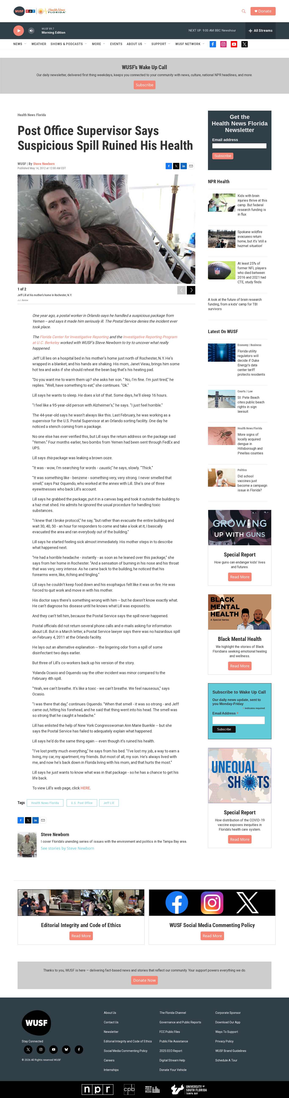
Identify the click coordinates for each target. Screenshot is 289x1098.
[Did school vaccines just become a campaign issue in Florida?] (221, 478)
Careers (109, 1060)
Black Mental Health (239, 639)
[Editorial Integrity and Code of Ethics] (81, 902)
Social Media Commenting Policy (125, 1051)
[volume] (31, 31)
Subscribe (144, 84)
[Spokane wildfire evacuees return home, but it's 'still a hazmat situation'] (221, 239)
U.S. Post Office (82, 803)
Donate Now (144, 980)
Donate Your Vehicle (173, 1070)
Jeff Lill (109, 803)
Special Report (240, 554)
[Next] (191, 290)
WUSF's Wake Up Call (144, 67)
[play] (18, 30)
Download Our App (227, 1022)
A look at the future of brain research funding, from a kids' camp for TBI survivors (235, 304)
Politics (242, 470)
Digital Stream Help (172, 1060)
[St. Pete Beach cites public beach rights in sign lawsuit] (221, 399)
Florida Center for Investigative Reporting (74, 337)
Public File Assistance (174, 1041)
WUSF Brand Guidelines (230, 1051)
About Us (110, 1012)
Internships (111, 1070)
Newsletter (111, 1031)
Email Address (225, 713)
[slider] (38, 30)
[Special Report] (239, 528)
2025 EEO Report (171, 1051)
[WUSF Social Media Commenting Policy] (212, 902)
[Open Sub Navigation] (25, 44)
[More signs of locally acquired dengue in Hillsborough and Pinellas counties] (221, 436)
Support (158, 44)
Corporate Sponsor (228, 1012)
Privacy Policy (224, 1041)
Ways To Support (226, 1031)
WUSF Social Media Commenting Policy (212, 925)
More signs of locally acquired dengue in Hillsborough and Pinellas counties (250, 444)
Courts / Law (245, 391)
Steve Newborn (44, 164)
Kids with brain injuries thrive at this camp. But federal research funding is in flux (252, 205)
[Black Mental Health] (239, 612)
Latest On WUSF (223, 331)
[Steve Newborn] (27, 844)
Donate (264, 11)
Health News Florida (32, 115)
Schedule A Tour (226, 1060)
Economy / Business (249, 345)
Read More (239, 576)
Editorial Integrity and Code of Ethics (81, 925)
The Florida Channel (173, 1012)
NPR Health (219, 181)
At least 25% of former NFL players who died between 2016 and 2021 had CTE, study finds (252, 272)
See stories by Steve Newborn (67, 848)
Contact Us (111, 1022)
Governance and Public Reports (180, 1022)
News (17, 44)
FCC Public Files (170, 1031)
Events (116, 44)
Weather (39, 44)
